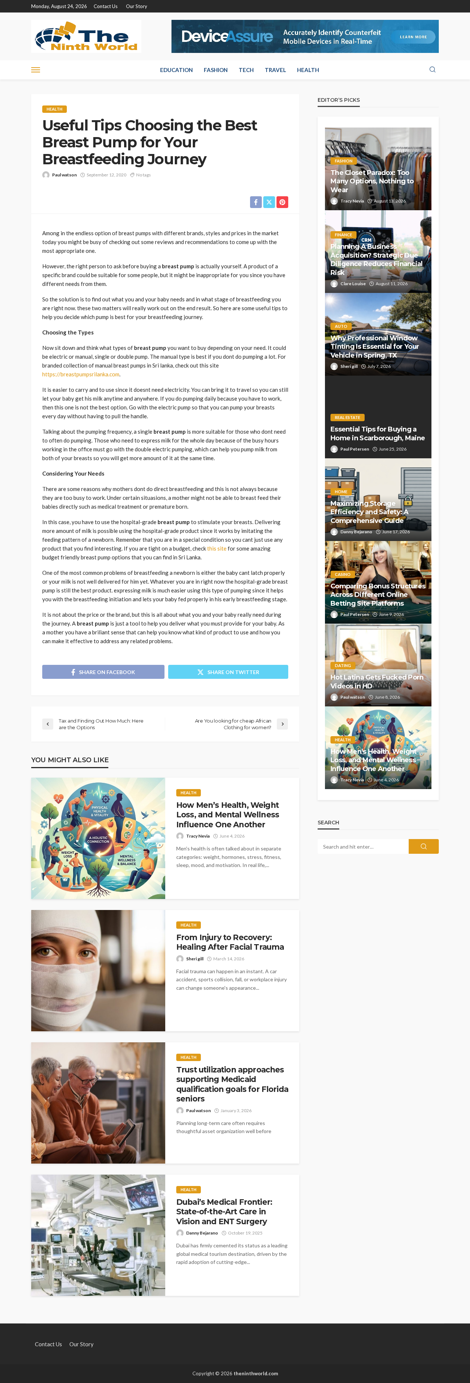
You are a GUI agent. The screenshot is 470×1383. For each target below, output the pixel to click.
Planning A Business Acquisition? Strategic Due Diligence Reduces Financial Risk (376, 259)
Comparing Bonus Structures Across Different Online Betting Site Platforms (377, 595)
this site (217, 548)
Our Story (136, 6)
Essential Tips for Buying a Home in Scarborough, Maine (377, 433)
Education (176, 70)
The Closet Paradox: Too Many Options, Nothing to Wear (372, 181)
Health (308, 70)
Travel (275, 70)
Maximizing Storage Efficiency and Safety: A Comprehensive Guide (369, 512)
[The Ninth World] (86, 36)
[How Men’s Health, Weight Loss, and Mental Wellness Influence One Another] (98, 838)
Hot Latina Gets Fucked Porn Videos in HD (377, 681)
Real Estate (347, 417)
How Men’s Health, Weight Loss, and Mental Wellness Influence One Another (227, 814)
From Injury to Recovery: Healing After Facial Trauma (230, 942)
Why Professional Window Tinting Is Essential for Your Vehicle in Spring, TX (374, 346)
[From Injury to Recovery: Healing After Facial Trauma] (98, 970)
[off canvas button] (35, 69)
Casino (343, 574)
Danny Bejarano (202, 1233)
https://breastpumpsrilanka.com (80, 374)
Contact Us (106, 6)
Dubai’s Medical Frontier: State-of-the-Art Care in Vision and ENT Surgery (224, 1211)
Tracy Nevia (198, 836)
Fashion (216, 70)
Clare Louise (353, 283)
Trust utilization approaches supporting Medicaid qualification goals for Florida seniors (232, 1084)
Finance (343, 234)
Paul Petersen (354, 449)
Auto (341, 326)
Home (341, 491)
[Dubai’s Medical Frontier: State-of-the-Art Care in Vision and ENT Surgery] (98, 1235)
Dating (343, 665)
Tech (246, 70)
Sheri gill (194, 958)
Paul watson (64, 175)
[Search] (432, 69)
